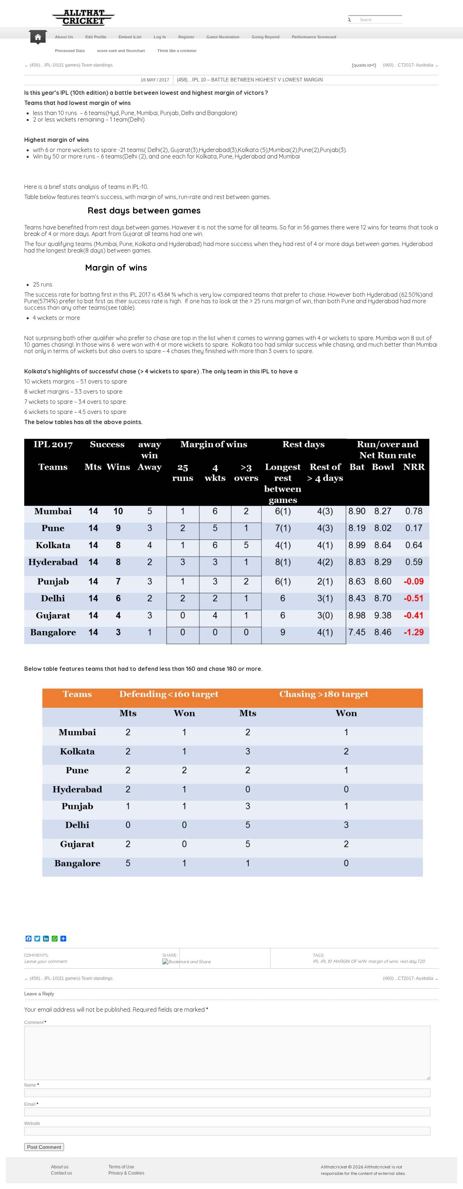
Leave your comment (45, 961)
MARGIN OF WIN (349, 961)
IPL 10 (325, 961)
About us (59, 1166)
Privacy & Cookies (126, 1173)
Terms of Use (121, 1166)
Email (31, 1104)
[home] (39, 37)
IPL (316, 961)
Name (31, 1085)
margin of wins (383, 961)
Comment (35, 1022)
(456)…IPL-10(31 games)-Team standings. (69, 65)
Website (32, 1123)
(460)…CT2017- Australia (411, 65)
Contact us (61, 1173)
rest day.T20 (412, 961)
